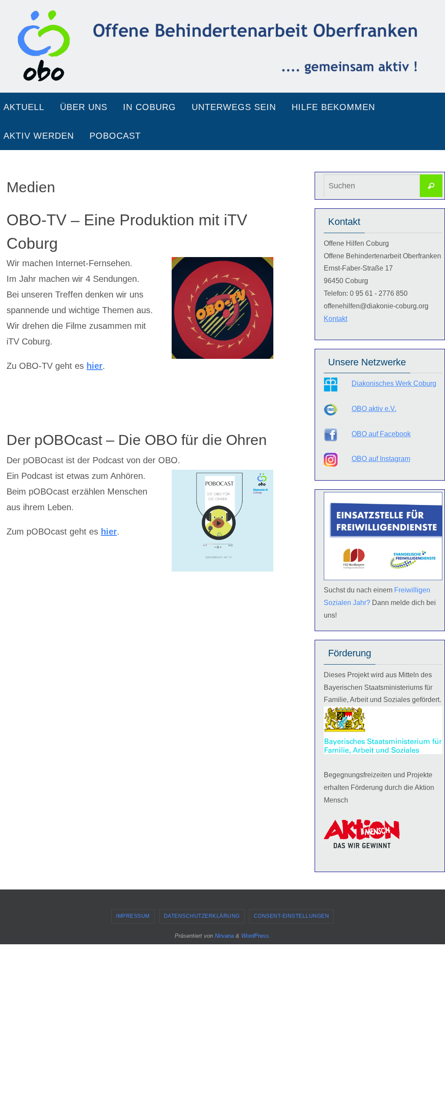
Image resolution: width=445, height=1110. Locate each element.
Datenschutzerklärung (202, 916)
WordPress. (256, 936)
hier (94, 366)
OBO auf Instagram (381, 458)
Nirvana (224, 936)
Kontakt (335, 318)
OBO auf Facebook (381, 434)
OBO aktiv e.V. (374, 408)
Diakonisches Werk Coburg (394, 383)
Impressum (133, 916)
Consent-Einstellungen (291, 916)
